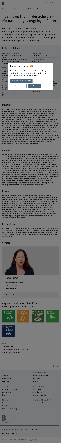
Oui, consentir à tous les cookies (21, 81)
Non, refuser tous (34, 86)
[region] (30, 76)
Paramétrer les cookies (18, 86)
